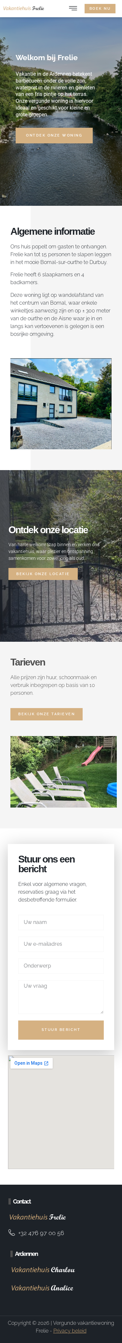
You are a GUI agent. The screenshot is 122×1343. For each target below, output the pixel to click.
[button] (73, 8)
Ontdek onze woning (54, 135)
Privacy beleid (70, 1331)
